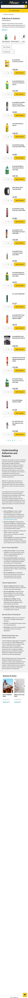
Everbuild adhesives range (10, 519)
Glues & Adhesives (6, 41)
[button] (1, 2)
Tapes (23, 41)
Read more (4, 29)
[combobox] (13, 6)
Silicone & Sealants (15, 41)
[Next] (24, 686)
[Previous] (5, 686)
